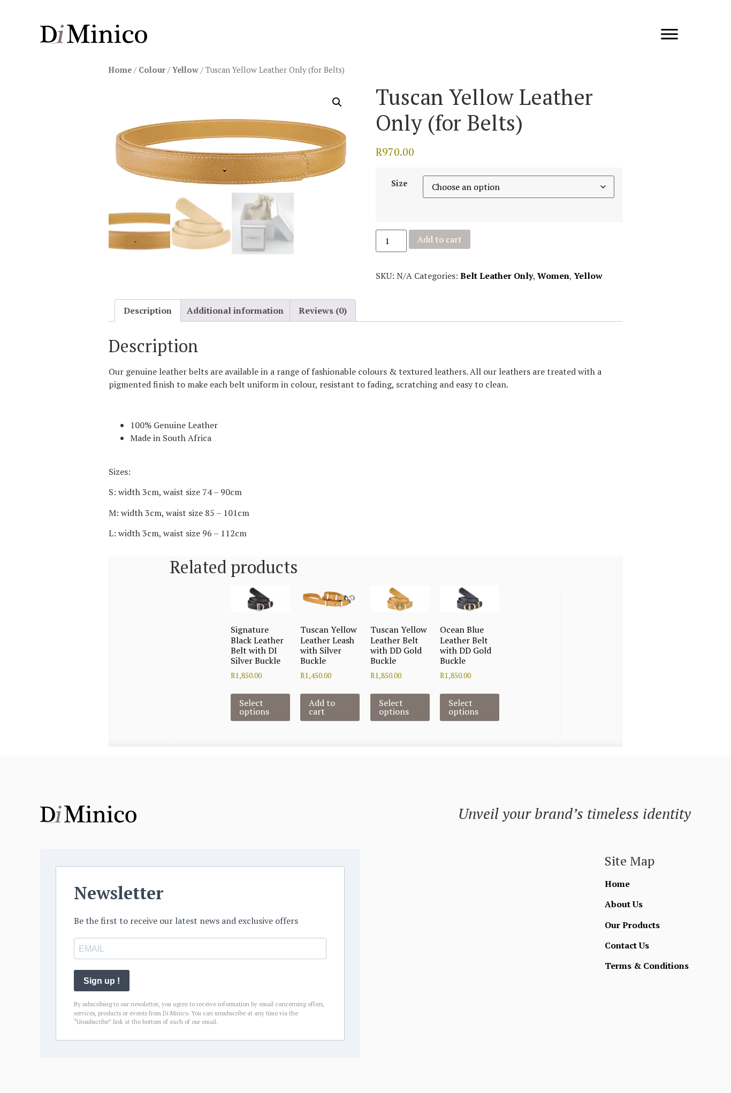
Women (553, 276)
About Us (624, 904)
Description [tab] (148, 310)
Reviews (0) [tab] (323, 310)
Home (120, 70)
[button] (337, 102)
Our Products (632, 925)
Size (399, 183)
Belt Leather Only (496, 276)
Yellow (185, 70)
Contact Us (627, 945)
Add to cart (439, 239)
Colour (152, 70)
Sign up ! (101, 980)
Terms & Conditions (647, 965)
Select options (254, 707)
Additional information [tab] (235, 310)
